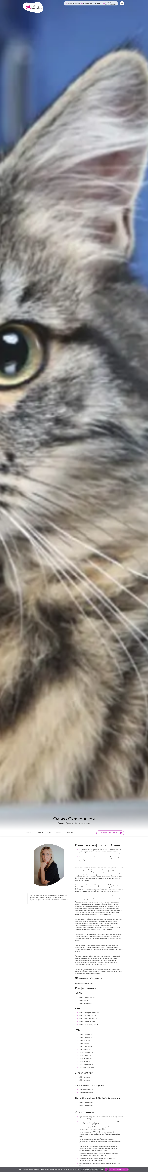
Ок (106, 1169)
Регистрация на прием (108, 833)
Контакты (70, 833)
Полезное (59, 833)
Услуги (40, 833)
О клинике (30, 833)
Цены (49, 833)
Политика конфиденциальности (119, 1169)
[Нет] (146, 1169)
